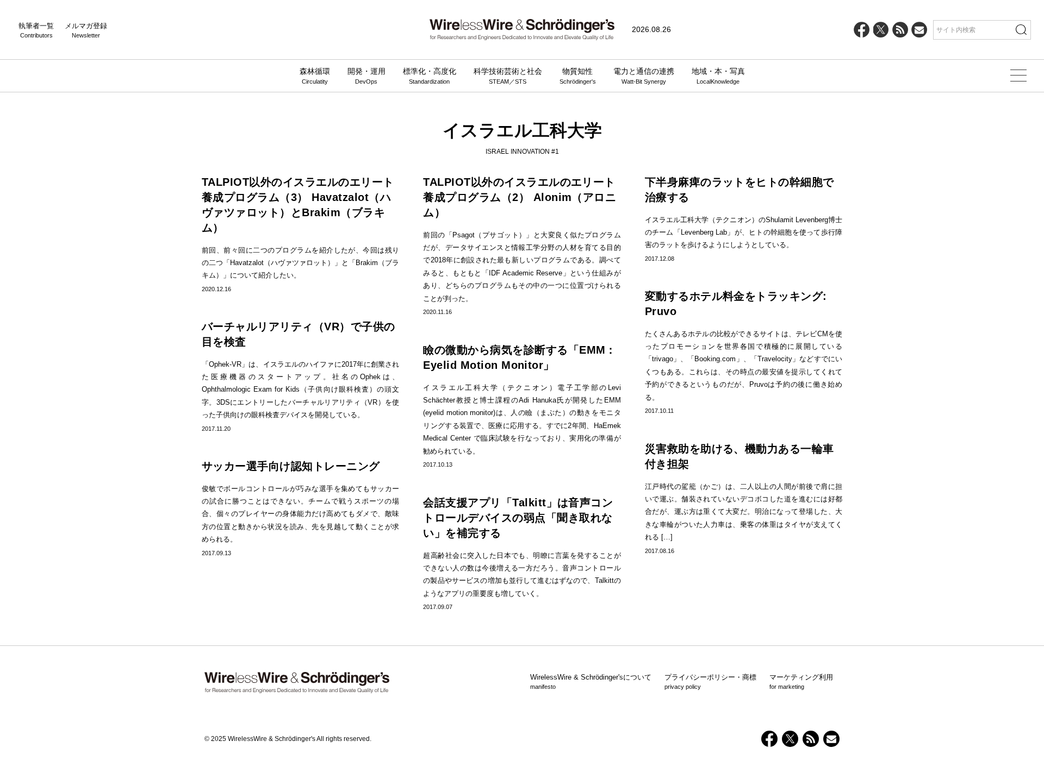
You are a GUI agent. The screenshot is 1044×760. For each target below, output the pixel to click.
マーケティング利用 (801, 681)
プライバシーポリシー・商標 (710, 681)
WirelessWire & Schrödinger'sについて (590, 681)
